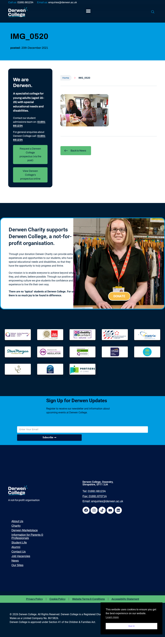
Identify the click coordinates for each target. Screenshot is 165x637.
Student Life (19, 542)
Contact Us (18, 551)
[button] (88, 11)
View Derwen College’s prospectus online (30, 175)
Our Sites (17, 565)
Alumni (15, 547)
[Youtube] (110, 510)
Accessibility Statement (125, 599)
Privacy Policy (34, 599)
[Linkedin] (118, 510)
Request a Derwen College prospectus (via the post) (30, 154)
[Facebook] (86, 510)
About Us (17, 521)
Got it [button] (131, 626)
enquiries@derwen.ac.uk (62, 2)
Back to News (78, 150)
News (15, 560)
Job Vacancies (20, 556)
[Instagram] (94, 510)
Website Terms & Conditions (88, 599)
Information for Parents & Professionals (27, 536)
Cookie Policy (57, 599)
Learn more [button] (112, 617)
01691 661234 (25, 2)
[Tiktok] (102, 510)
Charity (16, 525)
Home (65, 78)
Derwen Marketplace (24, 530)
